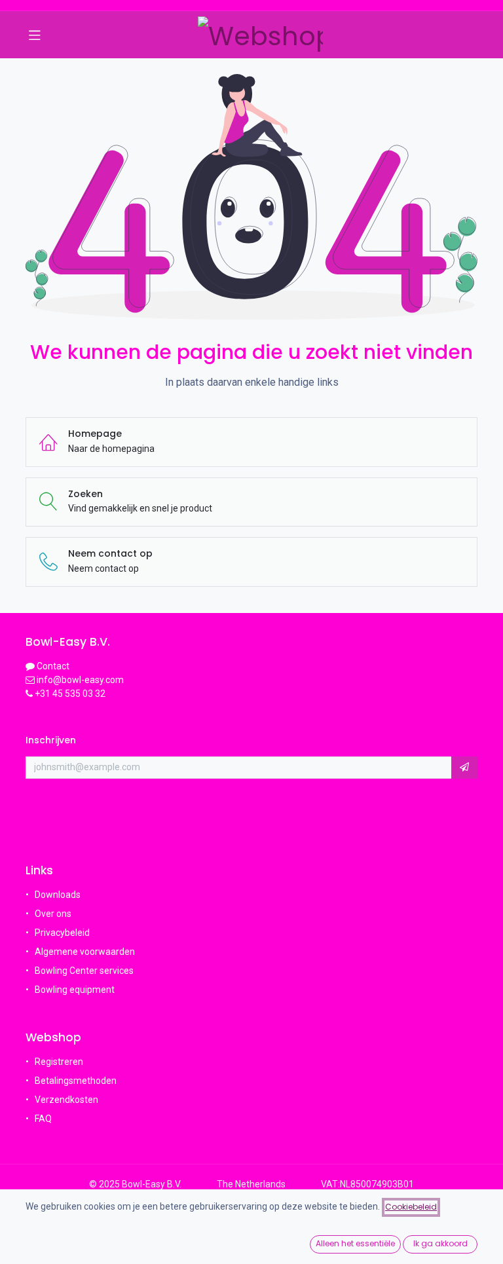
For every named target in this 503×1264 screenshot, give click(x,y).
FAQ (44, 1118)
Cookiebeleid (411, 1206)
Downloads (58, 894)
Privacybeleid (62, 932)
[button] (464, 767)
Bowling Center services (84, 970)
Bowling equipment (75, 989)
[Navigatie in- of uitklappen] (35, 34)
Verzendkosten (66, 1099)
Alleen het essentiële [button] (355, 1243)
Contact (53, 666)
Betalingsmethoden (76, 1080)
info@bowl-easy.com (79, 680)
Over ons (53, 913)
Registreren (59, 1061)
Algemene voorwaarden (85, 951)
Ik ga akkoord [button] (440, 1243)
